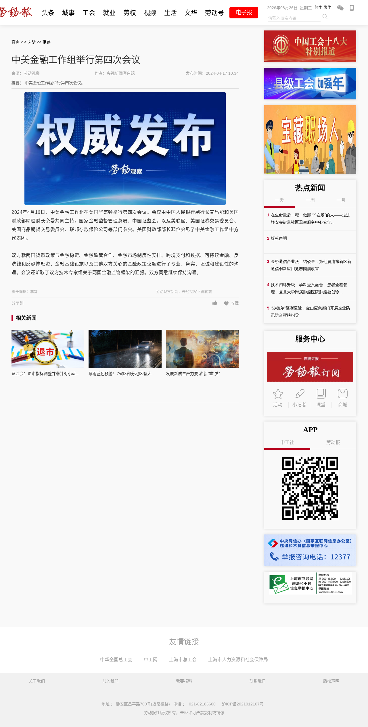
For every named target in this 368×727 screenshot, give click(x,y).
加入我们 (110, 681)
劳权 (129, 12)
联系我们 (258, 681)
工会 (89, 12)
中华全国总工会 (116, 659)
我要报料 (184, 681)
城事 (68, 12)
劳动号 (214, 12)
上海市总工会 (183, 659)
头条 (48, 12)
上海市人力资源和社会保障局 (238, 659)
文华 (191, 12)
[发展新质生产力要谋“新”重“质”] (202, 349)
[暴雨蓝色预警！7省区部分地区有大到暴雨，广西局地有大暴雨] (125, 349)
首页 (16, 41)
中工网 (151, 659)
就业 (109, 12)
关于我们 (37, 681)
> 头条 (30, 41)
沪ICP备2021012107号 (243, 704)
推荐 (47, 41)
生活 (170, 12)
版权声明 (331, 681)
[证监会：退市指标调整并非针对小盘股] (48, 349)
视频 (150, 12)
